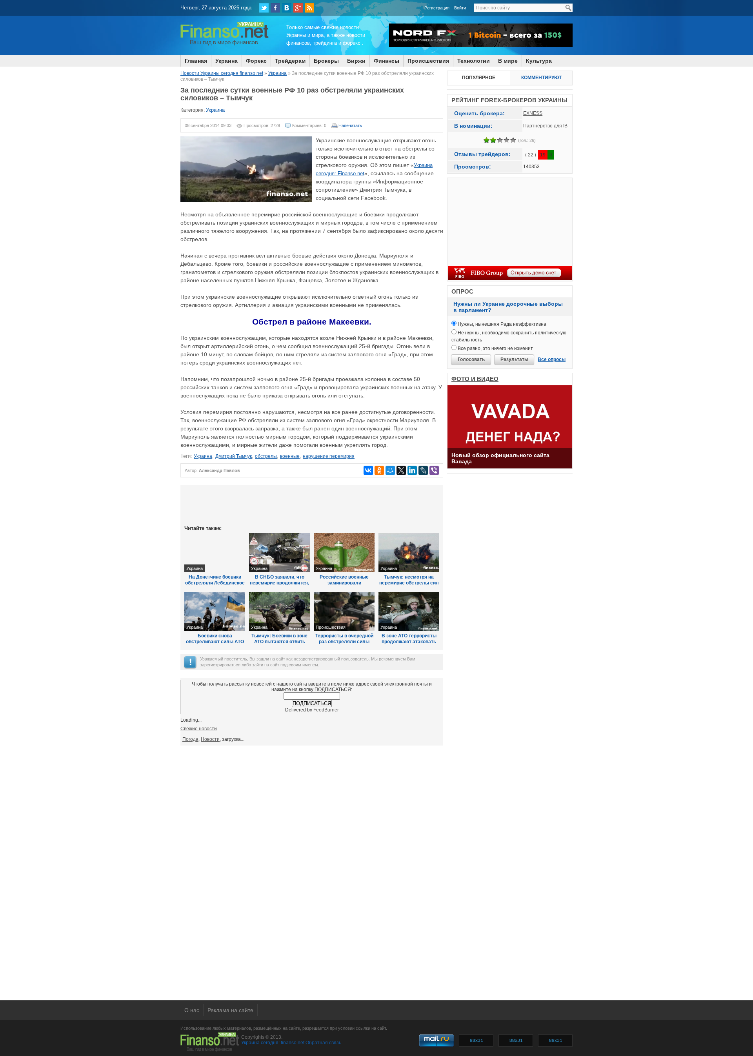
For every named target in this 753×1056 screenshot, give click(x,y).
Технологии (473, 61)
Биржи (356, 61)
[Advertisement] (311, 504)
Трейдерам (290, 61)
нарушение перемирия (329, 456)
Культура (539, 61)
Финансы (386, 61)
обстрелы (266, 456)
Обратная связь (323, 1042)
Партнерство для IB (545, 126)
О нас (191, 1010)
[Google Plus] (298, 8)
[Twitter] (264, 8)
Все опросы (552, 359)
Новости (210, 739)
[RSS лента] (309, 8)
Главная (196, 61)
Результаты (514, 359)
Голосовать (471, 359)
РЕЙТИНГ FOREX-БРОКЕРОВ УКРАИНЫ (509, 100)
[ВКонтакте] (286, 8)
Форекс (256, 61)
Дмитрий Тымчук (233, 456)
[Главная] (224, 44)
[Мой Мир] (390, 470)
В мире (508, 61)
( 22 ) (530, 155)
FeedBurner (326, 710)
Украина (226, 61)
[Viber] (434, 470)
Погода (190, 739)
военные (290, 456)
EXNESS (532, 113)
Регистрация (436, 7)
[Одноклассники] (379, 470)
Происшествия (428, 61)
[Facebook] (275, 8)
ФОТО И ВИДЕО (474, 379)
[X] (401, 470)
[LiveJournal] (423, 470)
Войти (460, 7)
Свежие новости (198, 728)
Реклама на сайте (230, 1010)
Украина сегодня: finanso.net (272, 1042)
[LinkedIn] (412, 470)
